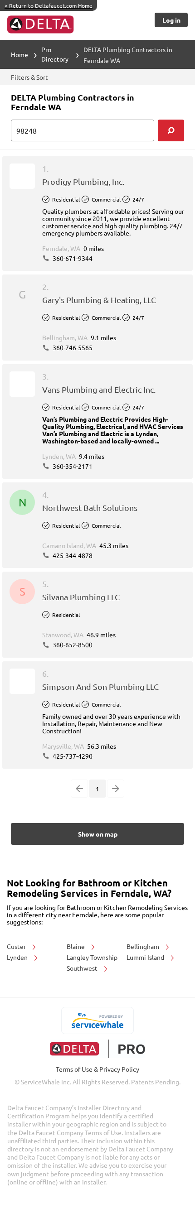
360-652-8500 (72, 644)
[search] (171, 130)
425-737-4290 (72, 756)
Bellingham (144, 946)
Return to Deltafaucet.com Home (49, 5)
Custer (17, 946)
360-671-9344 (72, 258)
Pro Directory (54, 54)
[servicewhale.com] (97, 1020)
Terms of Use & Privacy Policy (97, 1069)
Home (19, 54)
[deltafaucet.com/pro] (98, 1049)
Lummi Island (146, 957)
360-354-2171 (72, 466)
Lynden (18, 957)
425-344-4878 (72, 555)
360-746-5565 (72, 347)
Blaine (76, 946)
